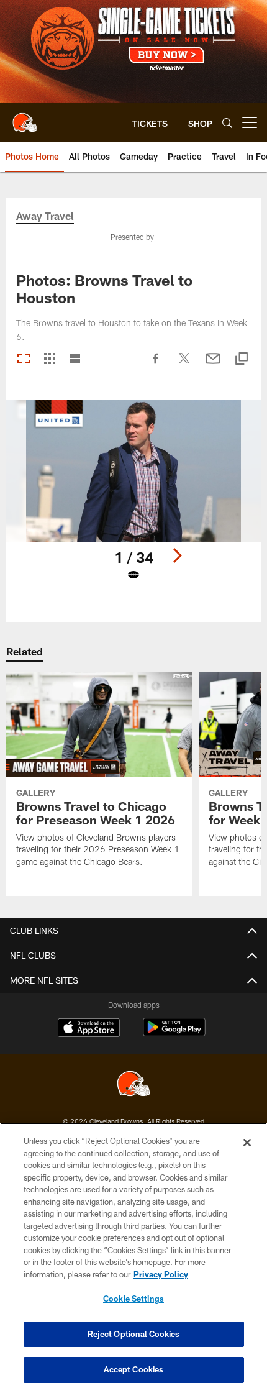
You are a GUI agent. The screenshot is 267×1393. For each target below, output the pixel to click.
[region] (133, 1258)
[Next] (177, 555)
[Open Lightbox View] (133, 499)
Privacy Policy (161, 1274)
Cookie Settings (133, 1299)
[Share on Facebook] (156, 364)
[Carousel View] (23, 359)
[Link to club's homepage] (25, 117)
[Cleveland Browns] (133, 1085)
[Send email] (213, 364)
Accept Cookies (134, 1369)
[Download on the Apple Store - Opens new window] (88, 1028)
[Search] (227, 122)
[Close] (247, 1142)
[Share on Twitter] (184, 364)
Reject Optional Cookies (134, 1334)
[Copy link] (241, 359)
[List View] (75, 359)
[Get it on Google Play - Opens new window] (174, 1033)
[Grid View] (49, 359)
